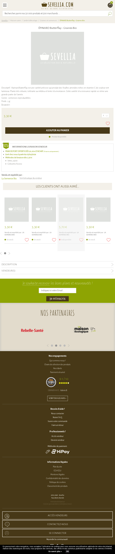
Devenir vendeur (57, 440)
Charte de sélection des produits (57, 365)
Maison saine (15, 21)
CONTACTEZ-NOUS (57, 524)
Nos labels (57, 368)
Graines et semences (48, 21)
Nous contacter (57, 414)
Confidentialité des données (57, 478)
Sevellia (4, 21)
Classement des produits (57, 486)
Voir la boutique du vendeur (31, 178)
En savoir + (5, 105)
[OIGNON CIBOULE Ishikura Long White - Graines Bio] (16, 210)
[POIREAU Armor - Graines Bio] (44, 210)
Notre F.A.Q (57, 417)
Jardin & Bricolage (30, 21)
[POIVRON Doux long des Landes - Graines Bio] (98, 210)
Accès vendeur (57, 436)
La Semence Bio (9, 178)
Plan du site (57, 467)
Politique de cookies (57, 482)
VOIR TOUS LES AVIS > (57, 398)
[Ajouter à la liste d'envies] (108, 123)
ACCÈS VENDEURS (57, 515)
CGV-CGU (57, 471)
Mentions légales (57, 474)
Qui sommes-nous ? (57, 361)
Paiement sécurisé (57, 372)
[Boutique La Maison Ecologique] (84, 330)
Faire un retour (57, 425)
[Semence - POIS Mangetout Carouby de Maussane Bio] (71, 210)
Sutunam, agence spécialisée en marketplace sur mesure (57, 504)
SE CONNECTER (57, 533)
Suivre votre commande (57, 421)
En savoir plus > (55, 551)
